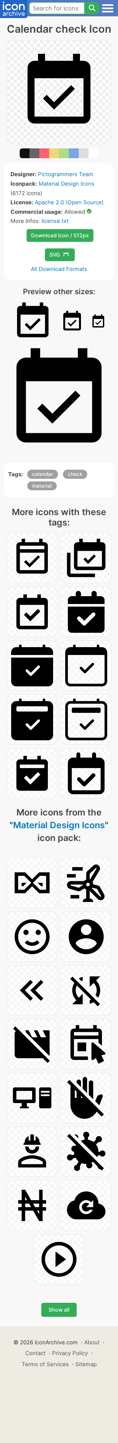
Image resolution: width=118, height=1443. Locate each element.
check (75, 474)
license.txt (55, 221)
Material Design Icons (66, 183)
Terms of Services (45, 1364)
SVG (54, 254)
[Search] (91, 8)
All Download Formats (59, 269)
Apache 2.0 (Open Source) (69, 202)
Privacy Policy (70, 1353)
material (42, 486)
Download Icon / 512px (60, 235)
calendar (42, 474)
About (92, 1342)
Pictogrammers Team (65, 174)
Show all (59, 1309)
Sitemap (86, 1364)
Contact (35, 1353)
